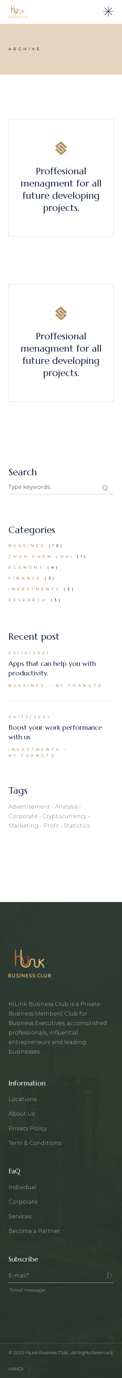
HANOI (15, 1369)
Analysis (66, 806)
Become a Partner (34, 1231)
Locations (22, 1099)
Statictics (77, 826)
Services (19, 1216)
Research (27, 600)
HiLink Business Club (47, 1352)
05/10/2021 (29, 653)
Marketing (23, 826)
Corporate (23, 816)
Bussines (26, 545)
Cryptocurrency (64, 816)
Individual (22, 1187)
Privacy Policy (27, 1128)
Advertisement (29, 806)
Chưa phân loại (41, 556)
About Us (21, 1114)
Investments (34, 589)
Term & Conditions (34, 1143)
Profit (51, 826)
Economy (26, 567)
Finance (24, 578)
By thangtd (79, 685)
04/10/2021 (29, 716)
